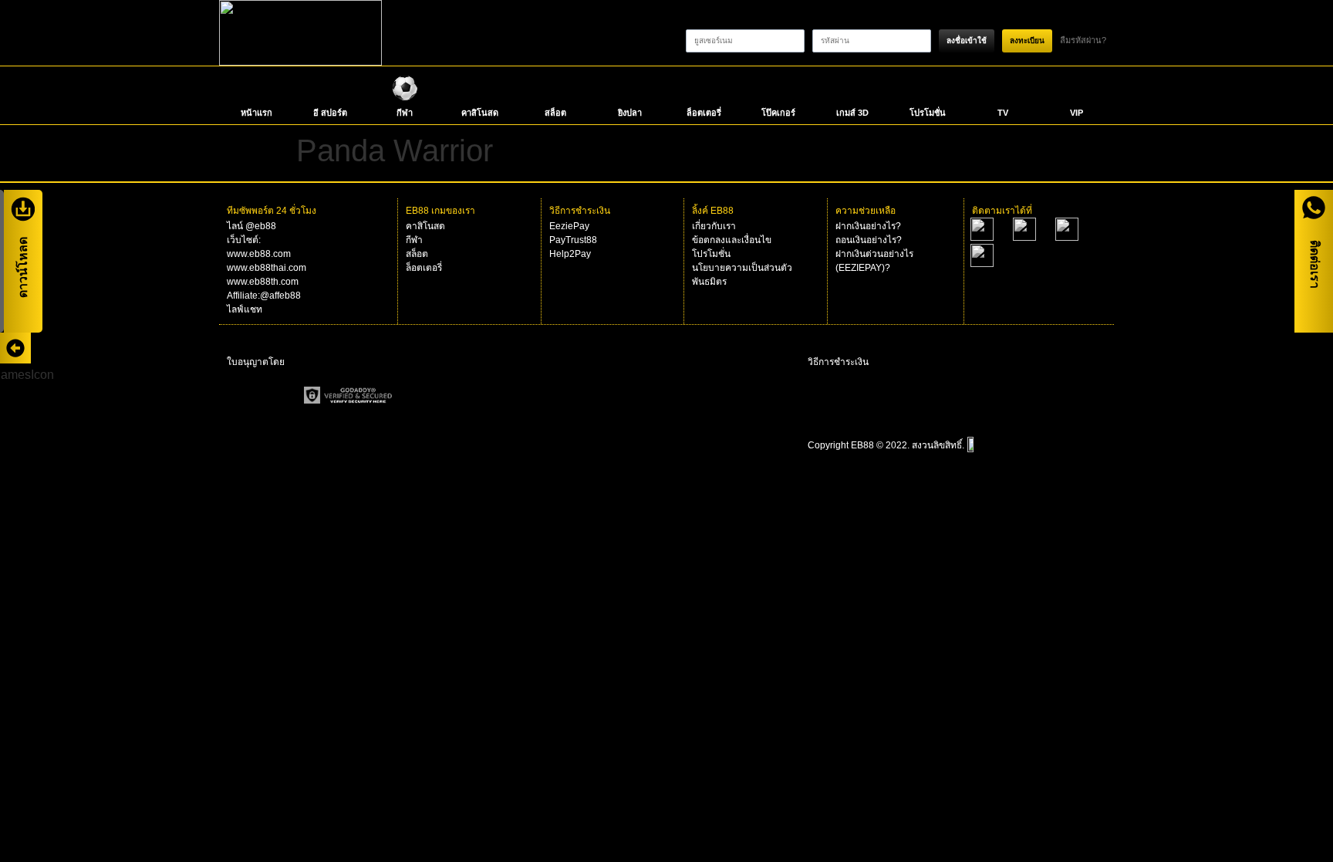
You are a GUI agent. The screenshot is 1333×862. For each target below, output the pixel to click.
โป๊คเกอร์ (778, 112)
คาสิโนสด (479, 112)
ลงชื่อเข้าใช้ (967, 40)
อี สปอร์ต (330, 112)
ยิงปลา (630, 112)
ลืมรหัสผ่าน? (1083, 40)
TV (1002, 112)
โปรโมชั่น (927, 112)
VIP (1076, 112)
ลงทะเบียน (1027, 40)
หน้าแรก (256, 112)
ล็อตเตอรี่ (704, 112)
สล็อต (555, 112)
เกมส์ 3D (852, 112)
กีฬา (405, 112)
